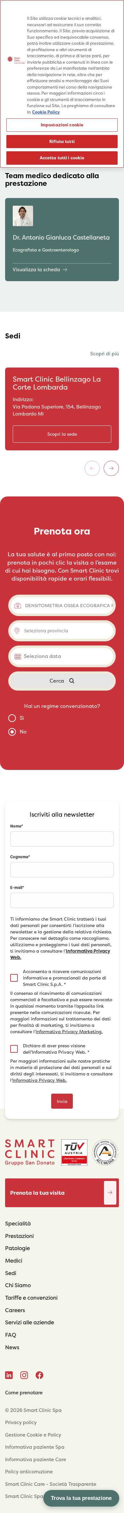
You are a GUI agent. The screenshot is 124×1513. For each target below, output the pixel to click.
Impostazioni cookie (62, 125)
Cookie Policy (46, 112)
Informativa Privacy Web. (39, 1080)
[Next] (111, 468)
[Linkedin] (9, 1375)
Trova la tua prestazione (81, 1498)
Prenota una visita (110, 1186)
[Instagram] (24, 1375)
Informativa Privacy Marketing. (69, 1031)
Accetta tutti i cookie (62, 158)
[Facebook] (40, 1375)
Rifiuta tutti (62, 141)
